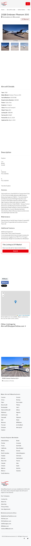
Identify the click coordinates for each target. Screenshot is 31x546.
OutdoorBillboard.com (7, 528)
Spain (17, 465)
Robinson (3, 412)
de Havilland (19, 425)
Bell (2, 420)
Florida (3, 443)
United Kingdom (20, 453)
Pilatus (18, 405)
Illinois (3, 450)
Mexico (3, 470)
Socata (18, 397)
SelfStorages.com (6, 523)
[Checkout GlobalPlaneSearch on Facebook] (24, 538)
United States (5, 440)
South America (5, 473)
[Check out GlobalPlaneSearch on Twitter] (28, 538)
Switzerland (19, 458)
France (18, 460)
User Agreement (5, 509)
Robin (17, 420)
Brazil (17, 440)
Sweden (18, 470)
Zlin (17, 415)
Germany (18, 455)
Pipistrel (18, 417)
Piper (2, 402)
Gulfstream (4, 415)
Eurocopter (19, 402)
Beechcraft (4, 405)
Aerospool (19, 427)
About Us (3, 501)
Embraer (3, 427)
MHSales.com (5, 526)
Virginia (3, 455)
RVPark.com (4, 518)
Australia (18, 445)
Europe (18, 450)
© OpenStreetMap (26, 315)
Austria (18, 468)
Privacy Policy (5, 506)
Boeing (18, 399)
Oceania (18, 443)
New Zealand (19, 448)
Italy (17, 463)
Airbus (18, 410)
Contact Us (4, 499)
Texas (3, 445)
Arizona (3, 458)
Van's (17, 407)
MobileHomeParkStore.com (8, 516)
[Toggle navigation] (28, 3)
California (3, 448)
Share (5, 279)
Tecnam (3, 425)
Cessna (3, 397)
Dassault (3, 417)
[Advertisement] (15, 66)
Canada (3, 463)
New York (3, 460)
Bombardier (4, 407)
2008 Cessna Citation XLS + (10, 378)
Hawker (3, 430)
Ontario (3, 465)
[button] (15, 32)
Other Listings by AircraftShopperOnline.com (13, 325)
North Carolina (5, 453)
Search (15, 251)
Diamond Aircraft (5, 410)
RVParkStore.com (6, 521)
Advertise (4, 504)
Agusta (18, 412)
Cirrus (2, 399)
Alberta (3, 468)
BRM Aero (19, 422)
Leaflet (19, 315)
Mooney (3, 422)
